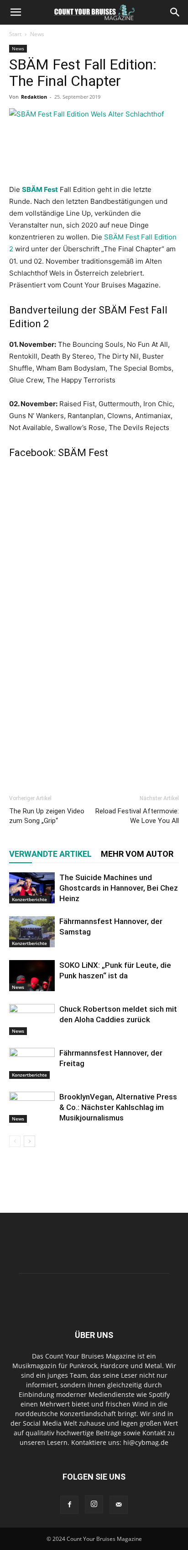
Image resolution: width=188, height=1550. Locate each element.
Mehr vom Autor (137, 854)
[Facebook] (69, 1505)
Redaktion (34, 96)
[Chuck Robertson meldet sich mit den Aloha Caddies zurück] (32, 1019)
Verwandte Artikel (50, 854)
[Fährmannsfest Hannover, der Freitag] (32, 1063)
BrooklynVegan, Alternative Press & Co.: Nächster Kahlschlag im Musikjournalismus (118, 1107)
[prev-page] (15, 1141)
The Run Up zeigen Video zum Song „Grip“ (46, 816)
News (37, 34)
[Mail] (119, 1505)
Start (15, 34)
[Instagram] (94, 1504)
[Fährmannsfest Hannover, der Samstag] (32, 932)
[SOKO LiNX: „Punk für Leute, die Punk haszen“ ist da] (32, 976)
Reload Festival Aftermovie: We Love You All (137, 816)
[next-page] (29, 1141)
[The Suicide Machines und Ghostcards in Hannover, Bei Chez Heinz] (32, 888)
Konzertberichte (29, 899)
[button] (15, 12)
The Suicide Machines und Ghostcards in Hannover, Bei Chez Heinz (118, 888)
